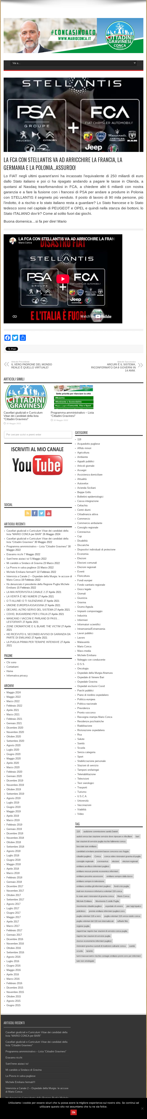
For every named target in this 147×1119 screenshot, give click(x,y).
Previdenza (83, 708)
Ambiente (82, 457)
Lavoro (81, 637)
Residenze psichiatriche (90, 721)
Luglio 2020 (13, 749)
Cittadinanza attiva (87, 514)
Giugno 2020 (13, 754)
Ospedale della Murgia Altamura (95, 672)
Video (80, 813)
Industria (82, 615)
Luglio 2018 (13, 855)
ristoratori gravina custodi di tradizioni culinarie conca (101, 946)
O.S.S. (81, 664)
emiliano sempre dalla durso (119, 876)
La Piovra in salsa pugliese (21, 567)
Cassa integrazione (88, 501)
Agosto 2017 (13, 904)
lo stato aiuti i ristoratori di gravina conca (95, 896)
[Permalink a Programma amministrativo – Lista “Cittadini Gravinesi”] (73, 408)
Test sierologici (85, 783)
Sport (80, 756)
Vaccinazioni (84, 805)
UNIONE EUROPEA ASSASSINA (25, 605)
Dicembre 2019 (15, 780)
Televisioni (83, 778)
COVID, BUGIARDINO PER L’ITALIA (27, 614)
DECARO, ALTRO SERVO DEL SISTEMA (30, 609)
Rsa (79, 734)
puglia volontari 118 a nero (89, 916)
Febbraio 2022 (14, 705)
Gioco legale (84, 589)
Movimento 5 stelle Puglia (107, 901)
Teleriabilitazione (86, 774)
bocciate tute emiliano (86, 846)
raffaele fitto (122, 921)
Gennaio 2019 (14, 829)
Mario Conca (84, 646)
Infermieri (82, 620)
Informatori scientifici (88, 624)
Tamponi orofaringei (88, 769)
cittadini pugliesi (84, 856)
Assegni (81, 470)
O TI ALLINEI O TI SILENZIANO (25, 600)
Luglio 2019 (13, 802)
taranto (89, 951)
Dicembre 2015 (15, 987)
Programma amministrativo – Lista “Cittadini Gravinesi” (72, 414)
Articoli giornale (85, 465)
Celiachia (82, 505)
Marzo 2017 (13, 926)
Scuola (81, 747)
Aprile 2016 (13, 974)
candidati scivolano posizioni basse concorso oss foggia (103, 851)
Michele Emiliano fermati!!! (21, 572)
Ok (73, 1112)
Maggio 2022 (14, 696)
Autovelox (82, 483)
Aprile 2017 (13, 921)
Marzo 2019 (13, 820)
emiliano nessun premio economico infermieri (97, 871)
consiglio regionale (85, 861)
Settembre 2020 (15, 740)
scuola (80, 951)
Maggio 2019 (14, 811)
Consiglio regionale (87, 527)
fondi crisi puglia (121, 886)
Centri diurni (84, 509)
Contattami (13, 666)
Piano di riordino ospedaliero (93, 695)
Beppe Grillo (84, 492)
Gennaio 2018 (14, 881)
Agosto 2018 (13, 851)
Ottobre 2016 (14, 948)
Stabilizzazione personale (91, 761)
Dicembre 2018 (15, 833)
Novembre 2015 (15, 992)
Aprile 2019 (13, 815)
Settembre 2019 (15, 793)
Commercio (83, 518)
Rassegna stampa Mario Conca (94, 717)
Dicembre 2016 (15, 939)
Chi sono (11, 662)
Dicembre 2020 (15, 727)
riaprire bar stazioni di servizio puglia (93, 936)
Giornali (81, 593)
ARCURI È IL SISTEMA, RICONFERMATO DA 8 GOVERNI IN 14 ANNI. (113, 366)
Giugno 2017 (13, 912)
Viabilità (81, 809)
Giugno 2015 (13, 1005)
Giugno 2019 (13, 807)
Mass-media (84, 650)
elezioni (115, 861)
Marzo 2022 (13, 701)
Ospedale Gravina (87, 681)
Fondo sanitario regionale (91, 584)
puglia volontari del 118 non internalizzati (95, 921)
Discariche (83, 545)
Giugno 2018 (13, 859)
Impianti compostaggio (89, 611)
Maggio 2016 (14, 970)
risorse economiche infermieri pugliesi (94, 941)
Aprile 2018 (13, 868)
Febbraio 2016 (14, 983)
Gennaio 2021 (14, 723)
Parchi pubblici (85, 690)
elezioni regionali (130, 861)
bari (137, 836)
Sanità (80, 743)
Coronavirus (84, 531)
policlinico (81, 911)
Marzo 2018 (13, 873)
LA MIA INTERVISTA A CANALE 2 (26, 592)
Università (82, 800)
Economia (82, 554)
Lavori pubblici (85, 633)
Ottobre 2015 (14, 996)
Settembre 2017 (15, 899)
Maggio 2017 (14, 917)
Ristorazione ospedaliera (91, 730)
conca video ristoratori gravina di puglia (122, 856)
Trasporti (82, 787)
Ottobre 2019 (14, 789)
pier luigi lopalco (134, 906)
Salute (80, 739)
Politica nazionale (87, 703)
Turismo (81, 791)
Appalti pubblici (85, 461)
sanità (132, 946)
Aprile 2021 (13, 710)
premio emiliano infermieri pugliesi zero (107, 911)
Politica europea (86, 699)
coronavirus (102, 861)
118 (79, 439)
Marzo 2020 (13, 767)
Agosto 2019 (13, 798)
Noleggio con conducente (91, 659)
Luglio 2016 (13, 961)
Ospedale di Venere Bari (90, 677)
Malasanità (83, 642)
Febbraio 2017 (14, 930)
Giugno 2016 (13, 965)
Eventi (80, 571)
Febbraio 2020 (14, 771)
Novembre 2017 (15, 890)
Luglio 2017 (13, 908)
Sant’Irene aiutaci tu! (18, 558)
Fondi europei (84, 580)
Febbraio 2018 (14, 877)
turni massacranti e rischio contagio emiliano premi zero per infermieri (109, 956)
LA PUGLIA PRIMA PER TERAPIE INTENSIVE (33, 642)
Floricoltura (83, 576)
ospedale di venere (114, 906)
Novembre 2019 (15, 785)
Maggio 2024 (14, 692)
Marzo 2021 (13, 714)
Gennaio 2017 (14, 934)
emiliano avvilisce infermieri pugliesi (93, 866)
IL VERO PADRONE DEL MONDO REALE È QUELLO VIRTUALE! (31, 365)
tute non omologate (85, 961)
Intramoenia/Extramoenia (91, 628)
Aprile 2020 (13, 763)
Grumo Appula (85, 606)
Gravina (81, 602)
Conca (98, 856)
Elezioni (81, 558)
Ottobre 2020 (14, 736)
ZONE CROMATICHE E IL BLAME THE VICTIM (33, 626)
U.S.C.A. (82, 796)
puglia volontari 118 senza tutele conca (122, 916)
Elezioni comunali (87, 562)
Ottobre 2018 (14, 842)
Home (10, 671)
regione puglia (83, 926)
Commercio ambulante (89, 523)
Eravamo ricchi (15, 554)
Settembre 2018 (15, 846)
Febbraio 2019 (14, 824)
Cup (79, 536)
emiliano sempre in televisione (90, 881)
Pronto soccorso (86, 712)
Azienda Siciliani (86, 487)
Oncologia (82, 668)
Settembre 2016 (15, 952)
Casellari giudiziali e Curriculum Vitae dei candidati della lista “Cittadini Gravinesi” (23, 416)
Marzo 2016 (13, 978)
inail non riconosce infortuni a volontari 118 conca (99, 891)
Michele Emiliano (86, 655)
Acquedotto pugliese (88, 443)
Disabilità (82, 540)
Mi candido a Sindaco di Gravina (24, 563)
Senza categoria (86, 752)
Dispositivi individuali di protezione (96, 549)
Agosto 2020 (13, 745)
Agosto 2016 (13, 956)
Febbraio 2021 (14, 718)
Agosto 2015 (13, 1000)
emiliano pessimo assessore (90, 876)
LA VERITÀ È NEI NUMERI (22, 596)
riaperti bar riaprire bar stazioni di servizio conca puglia (102, 931)
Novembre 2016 (15, 943)
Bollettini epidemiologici (90, 496)
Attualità (82, 479)
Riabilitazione (84, 725)
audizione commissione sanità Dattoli (100, 831)
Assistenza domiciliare (89, 474)
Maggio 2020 (14, 758)
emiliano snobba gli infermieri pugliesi (93, 886)
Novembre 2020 (15, 732)
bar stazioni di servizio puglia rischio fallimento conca (101, 841)
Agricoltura (83, 452)
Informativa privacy (17, 675)
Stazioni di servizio (87, 765)
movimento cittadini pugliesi (89, 906)
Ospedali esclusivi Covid (91, 686)
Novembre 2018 (15, 837)
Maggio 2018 (14, 864)
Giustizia (82, 598)
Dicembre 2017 (15, 886)
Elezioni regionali (86, 567)
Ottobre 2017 (14, 895)
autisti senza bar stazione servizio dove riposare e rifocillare (104, 836)
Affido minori (84, 448)
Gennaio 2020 (14, 776)
